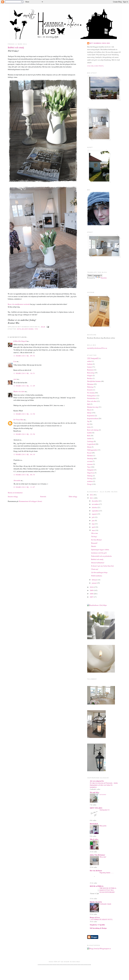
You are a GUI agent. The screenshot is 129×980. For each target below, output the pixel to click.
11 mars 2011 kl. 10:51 (24, 373)
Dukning (90, 387)
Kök (88, 435)
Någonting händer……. (107, 873)
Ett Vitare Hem (18, 419)
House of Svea (95, 917)
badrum (89, 364)
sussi (15, 379)
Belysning (90, 373)
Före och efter (91, 401)
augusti (94, 514)
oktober (95, 507)
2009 (92, 590)
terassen (90, 464)
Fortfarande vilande (105, 904)
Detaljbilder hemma (25, 329)
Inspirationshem (92, 418)
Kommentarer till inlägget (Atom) (30, 501)
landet (89, 438)
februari (95, 580)
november (95, 504)
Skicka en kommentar (15, 492)
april (93, 527)
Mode (89, 447)
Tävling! (94, 536)
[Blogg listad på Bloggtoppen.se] (99, 948)
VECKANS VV (105, 810)
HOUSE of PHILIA (96, 886)
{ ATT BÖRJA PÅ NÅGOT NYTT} (101, 919)
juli (93, 517)
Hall (88, 404)
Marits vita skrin (19, 391)
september (95, 511)
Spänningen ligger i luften (100, 549)
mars (93, 530)
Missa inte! (103, 857)
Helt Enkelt (94, 823)
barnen (89, 367)
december (95, 501)
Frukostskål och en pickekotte (101, 556)
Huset (89, 410)
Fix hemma (91, 393)
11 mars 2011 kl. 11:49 (24, 386)
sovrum (89, 461)
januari (94, 583)
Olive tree (94, 533)
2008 (92, 593)
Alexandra (17, 480)
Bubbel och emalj (16, 47)
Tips (36, 329)
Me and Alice (94, 792)
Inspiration (91, 415)
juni (93, 520)
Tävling (89, 478)
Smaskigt (90, 458)
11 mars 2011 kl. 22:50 (24, 434)
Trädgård (90, 470)
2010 (92, 587)
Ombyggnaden (92, 450)
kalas (89, 427)
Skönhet (90, 455)
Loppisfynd (91, 444)
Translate (104, 278)
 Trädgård (93, 358)
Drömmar (90, 384)
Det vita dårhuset (96, 870)
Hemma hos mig (92, 407)
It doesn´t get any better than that (102, 566)
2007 (92, 597)
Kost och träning (93, 430)
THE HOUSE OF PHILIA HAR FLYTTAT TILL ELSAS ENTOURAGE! (108, 890)
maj (93, 524)
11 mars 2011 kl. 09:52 (24, 356)
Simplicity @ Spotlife (97, 924)
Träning (89, 475)
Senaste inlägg (13, 496)
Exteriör (90, 390)
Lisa (14, 361)
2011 (92, 498)
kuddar (89, 432)
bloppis (89, 375)
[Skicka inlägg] (48, 326)
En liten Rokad (96, 540)
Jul (88, 424)
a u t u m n (103, 794)
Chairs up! (94, 569)
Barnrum (90, 370)
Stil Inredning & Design (98, 928)
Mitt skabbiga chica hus (100, 43)
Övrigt (89, 484)
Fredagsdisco (91, 395)
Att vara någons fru (97, 781)
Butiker (89, 378)
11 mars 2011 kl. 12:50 (24, 414)
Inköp (89, 413)
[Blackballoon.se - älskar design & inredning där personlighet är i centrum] (97, 605)
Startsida (43, 496)
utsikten (90, 481)
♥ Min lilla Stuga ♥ (20, 341)
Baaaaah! (94, 543)
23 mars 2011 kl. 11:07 (24, 487)
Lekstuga (90, 441)
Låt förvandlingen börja (99, 572)
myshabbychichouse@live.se (97, 348)
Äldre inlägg (73, 496)
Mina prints (103, 826)
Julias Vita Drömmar (97, 855)
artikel (89, 361)
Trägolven (90, 473)
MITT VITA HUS (96, 808)
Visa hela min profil (95, 66)
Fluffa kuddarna (96, 576)
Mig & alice (94, 839)
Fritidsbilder (91, 398)
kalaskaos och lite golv (99, 553)
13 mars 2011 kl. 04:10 (24, 454)
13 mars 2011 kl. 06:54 (24, 474)
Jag (88, 421)
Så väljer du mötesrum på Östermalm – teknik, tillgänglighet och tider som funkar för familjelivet (104, 785)
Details (93, 546)
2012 (92, 495)
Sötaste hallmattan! (97, 562)
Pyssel (89, 453)
